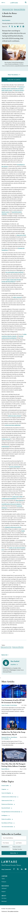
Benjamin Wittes (6, 737)
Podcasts (4, 881)
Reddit (23, 531)
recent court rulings (17, 496)
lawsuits (14, 336)
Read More (13, 664)
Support (4, 891)
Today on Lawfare (17, 846)
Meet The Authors (13, 74)
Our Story (4, 898)
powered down (5, 446)
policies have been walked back (13, 425)
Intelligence (5, 815)
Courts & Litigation (7, 793)
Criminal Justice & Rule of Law (9, 796)
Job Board (4, 888)
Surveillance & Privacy (7, 823)
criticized (18, 415)
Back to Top (4, 654)
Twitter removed (6, 439)
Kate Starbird (6, 20)
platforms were (12, 415)
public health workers (7, 90)
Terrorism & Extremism (8, 826)
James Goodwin (6, 705)
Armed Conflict (6, 785)
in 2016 (24, 235)
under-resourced (17, 297)
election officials (19, 90)
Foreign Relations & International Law (11, 811)
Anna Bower (14, 737)
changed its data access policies (13, 527)
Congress (4, 789)
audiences (12, 281)
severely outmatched (14, 466)
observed (19, 235)
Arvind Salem (13, 705)
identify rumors (5, 212)
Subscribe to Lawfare (14, 79)
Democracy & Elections (19, 9)
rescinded (4, 504)
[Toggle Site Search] (25, 2)
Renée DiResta (5, 769)
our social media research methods (14, 272)
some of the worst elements (14, 504)
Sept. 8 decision (20, 500)
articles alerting (6, 281)
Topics (3, 878)
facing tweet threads (15, 279)
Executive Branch (6, 808)
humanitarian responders (17, 88)
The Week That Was (17, 849)
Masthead (4, 901)
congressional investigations (9, 498)
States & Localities (7, 819)
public (8, 279)
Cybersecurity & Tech (7, 9)
